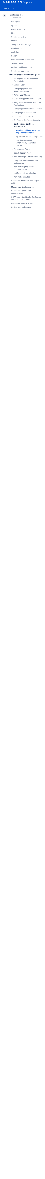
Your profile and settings (21, 44)
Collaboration (16, 48)
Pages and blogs (18, 29)
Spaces (14, 25)
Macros (14, 41)
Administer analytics (22, 177)
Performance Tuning (22, 149)
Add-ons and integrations (21, 67)
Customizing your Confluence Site (27, 99)
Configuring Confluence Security (27, 120)
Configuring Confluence (23, 116)
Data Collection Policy (22, 153)
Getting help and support (21, 207)
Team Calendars (17, 63)
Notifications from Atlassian (25, 173)
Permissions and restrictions (22, 59)
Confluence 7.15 (16, 15)
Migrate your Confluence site (22, 187)
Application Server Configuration (29, 136)
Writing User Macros (22, 95)
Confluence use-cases (20, 71)
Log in (6, 8)
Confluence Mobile (18, 37)
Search (14, 56)
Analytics (14, 52)
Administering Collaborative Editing (28, 157)
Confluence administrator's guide (25, 75)
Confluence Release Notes (21, 203)
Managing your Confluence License (28, 109)
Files (13, 33)
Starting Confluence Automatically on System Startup (26, 142)
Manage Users (19, 85)
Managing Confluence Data (25, 112)
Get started (15, 22)
